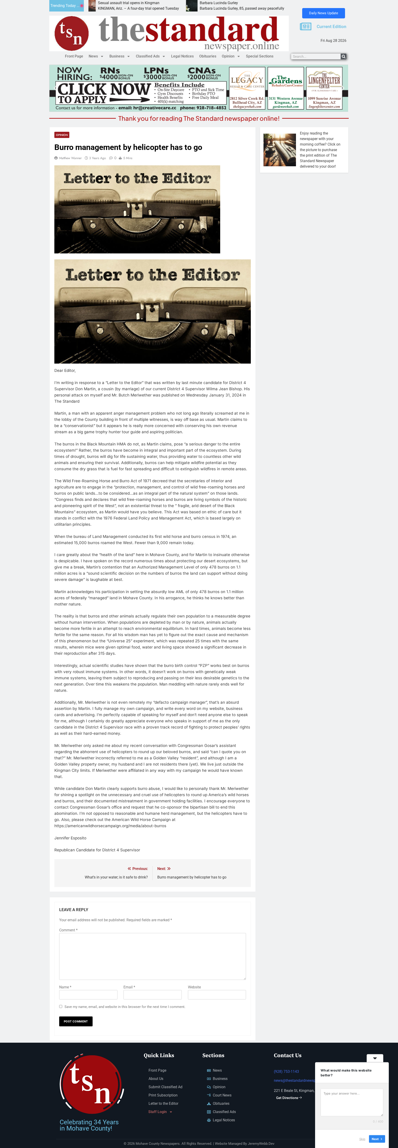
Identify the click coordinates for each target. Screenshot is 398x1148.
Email (129, 987)
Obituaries (207, 56)
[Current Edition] (305, 26)
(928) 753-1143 (286, 1071)
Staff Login (157, 1112)
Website (194, 987)
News (93, 56)
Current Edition (331, 26)
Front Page (74, 56)
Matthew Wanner (70, 158)
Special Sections (259, 56)
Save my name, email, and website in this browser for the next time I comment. (124, 1007)
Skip (362, 1138)
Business (116, 56)
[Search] (343, 56)
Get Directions (287, 1098)
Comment (68, 930)
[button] (55, 88)
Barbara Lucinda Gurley (169, 3)
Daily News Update (323, 13)
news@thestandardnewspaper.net (301, 1080)
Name (65, 987)
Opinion (228, 56)
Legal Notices (182, 56)
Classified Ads (148, 56)
